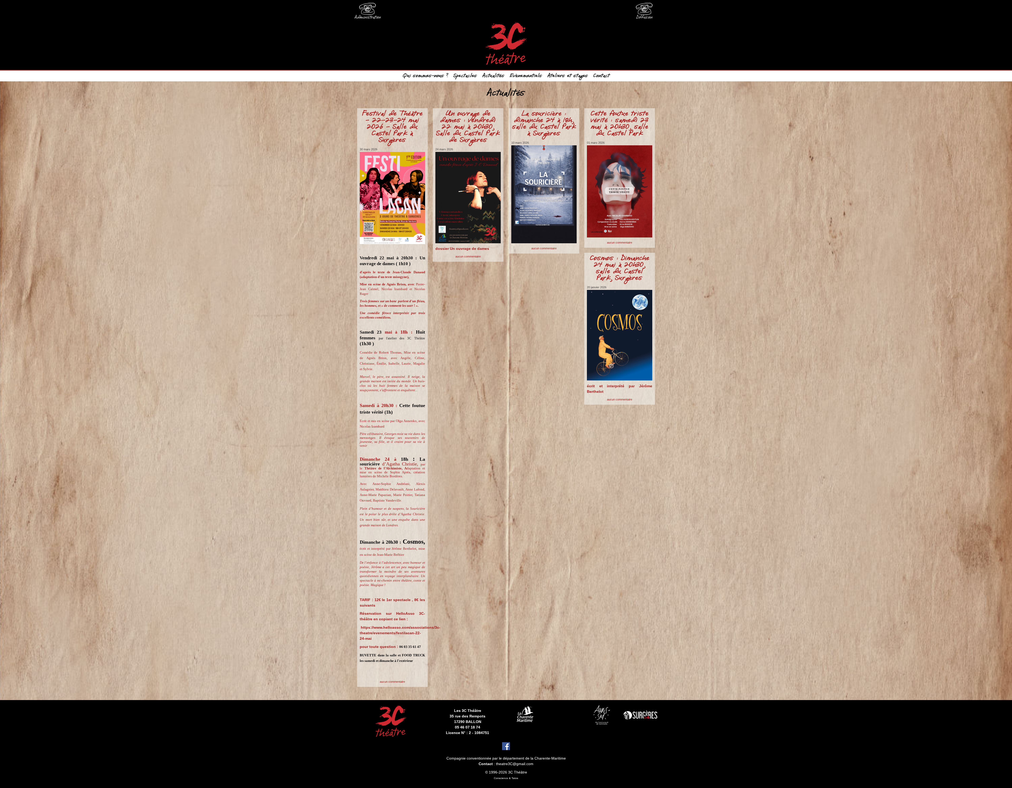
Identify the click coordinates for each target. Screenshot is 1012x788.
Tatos (515, 778)
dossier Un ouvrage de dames (462, 248)
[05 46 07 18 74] (367, 11)
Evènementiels (526, 76)
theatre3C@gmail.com (514, 764)
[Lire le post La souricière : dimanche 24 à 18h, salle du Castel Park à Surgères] (544, 194)
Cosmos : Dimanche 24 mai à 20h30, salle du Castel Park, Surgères (619, 268)
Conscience (501, 778)
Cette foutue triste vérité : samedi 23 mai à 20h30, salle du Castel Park (620, 124)
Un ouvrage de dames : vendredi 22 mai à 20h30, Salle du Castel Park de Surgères (468, 127)
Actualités (493, 76)
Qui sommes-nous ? (425, 76)
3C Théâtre (517, 772)
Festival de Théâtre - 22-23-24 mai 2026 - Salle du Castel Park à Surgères (392, 127)
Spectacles (465, 76)
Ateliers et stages (567, 76)
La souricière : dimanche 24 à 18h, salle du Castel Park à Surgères (544, 124)
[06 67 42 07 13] (644, 11)
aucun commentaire (392, 681)
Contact (601, 76)
